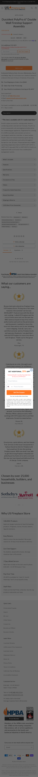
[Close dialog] (31, 370)
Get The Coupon (19, 392)
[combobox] (10, 387)
